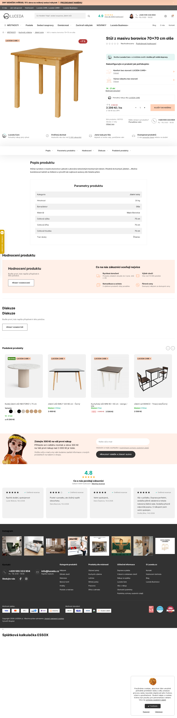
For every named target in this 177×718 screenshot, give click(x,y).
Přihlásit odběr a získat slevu (116, 454)
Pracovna (91, 586)
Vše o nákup (122, 586)
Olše (138, 206)
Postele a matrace (66, 589)
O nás (4, 8)
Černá (11, 411)
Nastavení (146, 712)
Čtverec (136, 237)
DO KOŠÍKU (166, 108)
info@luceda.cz (50, 571)
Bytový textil (64, 582)
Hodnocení (29, 8)
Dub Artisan (27, 411)
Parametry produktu (66, 150)
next (173, 348)
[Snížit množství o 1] (136, 108)
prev (168, 348)
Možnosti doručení (113, 91)
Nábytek (63, 570)
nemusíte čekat (148, 137)
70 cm (137, 225)
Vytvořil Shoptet (8, 621)
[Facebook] (20, 578)
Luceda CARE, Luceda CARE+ (48, 8)
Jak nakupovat (16, 8)
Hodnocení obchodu (153, 574)
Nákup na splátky (123, 578)
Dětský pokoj (93, 582)
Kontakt (149, 570)
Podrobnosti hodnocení (146, 43)
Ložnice (91, 578)
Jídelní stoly (135, 194)
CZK (168, 8)
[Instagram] (26, 578)
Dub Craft (35, 411)
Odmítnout (159, 712)
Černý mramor (19, 411)
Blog (147, 578)
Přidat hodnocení (21, 283)
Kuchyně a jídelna (95, 574)
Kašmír (23, 411)
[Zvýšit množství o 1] (145, 108)
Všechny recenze (98, 484)
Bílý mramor (15, 411)
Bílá (7, 411)
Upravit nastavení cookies (54, 618)
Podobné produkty (120, 150)
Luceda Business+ (70, 8)
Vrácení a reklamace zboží (127, 574)
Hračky (62, 586)
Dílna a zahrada (94, 589)
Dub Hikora (40, 411)
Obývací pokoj (93, 570)
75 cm (137, 219)
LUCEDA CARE (134, 98)
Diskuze (101, 150)
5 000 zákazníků (75, 137)
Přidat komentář (14, 327)
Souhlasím (153, 706)
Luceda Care (122, 582)
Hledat (89, 16)
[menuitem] (13, 25)
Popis (48, 150)
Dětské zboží (65, 574)
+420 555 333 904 (166, 120)
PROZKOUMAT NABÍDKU (71, 2)
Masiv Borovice (133, 213)
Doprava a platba (123, 570)
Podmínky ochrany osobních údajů (130, 593)
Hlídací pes (110, 124)
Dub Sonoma (31, 411)
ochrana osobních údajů (156, 700)
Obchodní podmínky (124, 589)
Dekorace (63, 578)
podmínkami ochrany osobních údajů (134, 448)
